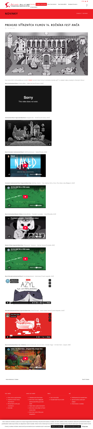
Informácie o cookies (78, 404)
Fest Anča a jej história (14, 397)
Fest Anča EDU (62, 4)
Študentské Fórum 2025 (57, 400)
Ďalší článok (85, 379)
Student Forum (72, 4)
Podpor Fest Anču (41, 4)
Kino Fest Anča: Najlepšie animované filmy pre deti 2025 (36, 402)
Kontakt (10, 408)
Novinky (32, 4)
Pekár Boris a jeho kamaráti (37, 406)
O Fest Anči (33, 7)
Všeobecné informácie (36, 397)
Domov (79, 13)
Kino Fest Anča (52, 4)
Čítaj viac (85, 426)
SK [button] (87, 5)
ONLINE (30, 80)
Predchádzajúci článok (12, 379)
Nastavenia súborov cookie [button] (73, 426)
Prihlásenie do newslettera (79, 397)
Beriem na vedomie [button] (57, 426)
